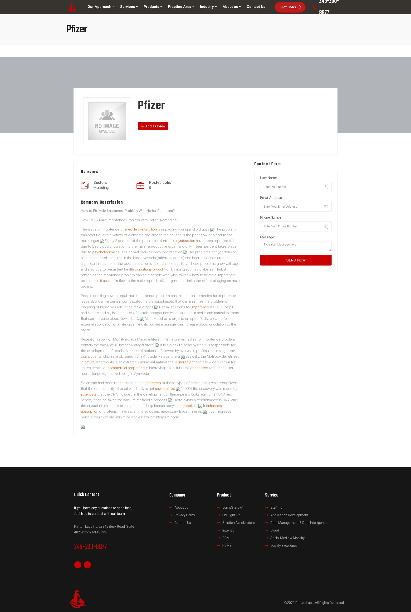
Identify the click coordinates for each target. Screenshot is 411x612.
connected (199, 368)
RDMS (227, 545)
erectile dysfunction (141, 229)
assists (108, 281)
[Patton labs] (71, 7)
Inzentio (228, 530)
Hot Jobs (288, 7)
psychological (103, 252)
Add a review (155, 126)
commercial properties (126, 368)
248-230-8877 (90, 547)
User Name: (269, 178)
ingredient (186, 362)
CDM (226, 538)
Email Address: (271, 198)
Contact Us (183, 523)
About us (181, 507)
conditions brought (150, 269)
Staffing (276, 507)
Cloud (274, 530)
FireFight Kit (231, 515)
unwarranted (165, 388)
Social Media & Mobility (287, 538)
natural (89, 362)
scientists (89, 394)
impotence (200, 307)
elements (153, 383)
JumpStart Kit (232, 507)
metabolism (187, 406)
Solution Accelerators (238, 523)
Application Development (289, 515)
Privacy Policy (185, 515)
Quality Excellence (284, 545)
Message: (267, 237)
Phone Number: (272, 217)
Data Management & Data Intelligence (298, 523)
